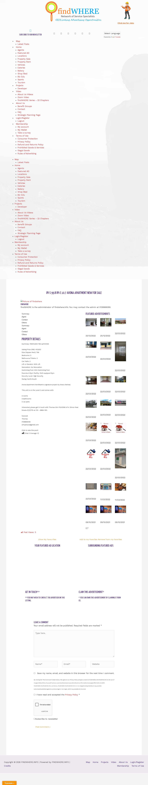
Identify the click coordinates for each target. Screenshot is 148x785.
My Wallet (22, 130)
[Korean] (114, 30)
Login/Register (23, 118)
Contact (21, 109)
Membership (22, 124)
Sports (21, 79)
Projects (19, 85)
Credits (7, 766)
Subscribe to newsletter (46, 719)
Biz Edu (21, 76)
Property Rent (24, 62)
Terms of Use (22, 136)
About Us (20, 103)
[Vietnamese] (121, 30)
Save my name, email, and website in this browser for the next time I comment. (75, 673)
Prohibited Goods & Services (31, 147)
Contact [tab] (25, 320)
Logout (21, 121)
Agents (21, 50)
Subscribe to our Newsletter (30, 35)
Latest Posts (23, 44)
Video (18, 91)
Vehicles (21, 65)
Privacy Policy (24, 142)
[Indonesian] (109, 30)
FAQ (19, 112)
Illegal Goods (24, 150)
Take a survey (24, 133)
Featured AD (23, 53)
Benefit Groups (25, 106)
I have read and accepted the (58, 695)
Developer (22, 88)
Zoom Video (23, 97)
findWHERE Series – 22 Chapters (33, 100)
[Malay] (116, 30)
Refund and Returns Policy (30, 144)
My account (23, 127)
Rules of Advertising (27, 153)
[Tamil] (119, 30)
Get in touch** (32, 592)
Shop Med (22, 73)
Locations (22, 56)
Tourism (21, 82)
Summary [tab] (25, 314)
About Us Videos (25, 94)
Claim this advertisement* (91, 592)
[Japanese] (112, 30)
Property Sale (24, 59)
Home (19, 47)
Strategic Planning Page (29, 115)
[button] (56, 33)
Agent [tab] (24, 317)
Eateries (21, 68)
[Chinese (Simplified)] (105, 30)
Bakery (21, 71)
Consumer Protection (28, 138)
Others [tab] (24, 323)
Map (18, 41)
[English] (107, 30)
